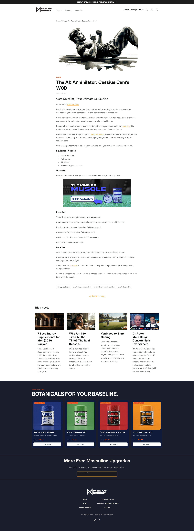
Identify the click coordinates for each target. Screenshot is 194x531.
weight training (97, 134)
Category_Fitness (63, 287)
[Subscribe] (114, 474)
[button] (59, 10)
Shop (85, 499)
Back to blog (98, 296)
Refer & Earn (85, 507)
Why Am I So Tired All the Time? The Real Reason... (79, 339)
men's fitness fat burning (81, 287)
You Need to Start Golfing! (112, 335)
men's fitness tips (124, 287)
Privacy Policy (87, 515)
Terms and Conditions (104, 515)
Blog (64, 21)
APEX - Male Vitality (44, 432)
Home (58, 21)
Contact (108, 507)
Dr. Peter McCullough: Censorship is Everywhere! (141, 339)
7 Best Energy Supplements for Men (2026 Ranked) (48, 339)
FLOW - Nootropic (142, 432)
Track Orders (107, 499)
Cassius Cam (73, 104)
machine (126, 126)
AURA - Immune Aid (76, 432)
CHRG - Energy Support (112, 432)
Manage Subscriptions (107, 503)
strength (73, 265)
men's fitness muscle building (104, 287)
